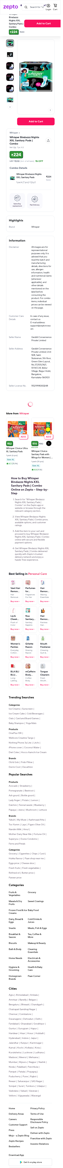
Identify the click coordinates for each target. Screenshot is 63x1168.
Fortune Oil (39, 834)
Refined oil (14, 872)
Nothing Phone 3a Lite (20, 742)
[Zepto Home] (10, 7)
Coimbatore (25, 1014)
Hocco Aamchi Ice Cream (34, 752)
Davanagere (15, 1019)
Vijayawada (23, 1095)
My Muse (21, 819)
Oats (11, 718)
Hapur (34, 1028)
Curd (41, 853)
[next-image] (50, 110)
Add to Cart (44, 23)
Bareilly (23, 999)
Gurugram (23, 1028)
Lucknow (27, 1052)
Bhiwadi (25, 1004)
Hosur (30, 1033)
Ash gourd (14, 795)
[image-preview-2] (10, 66)
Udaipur (41, 1086)
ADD (23, 436)
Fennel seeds (25, 805)
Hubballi (39, 1033)
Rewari (12, 1081)
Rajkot (33, 1076)
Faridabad (14, 1023)
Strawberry (25, 786)
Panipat (12, 1071)
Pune (25, 1076)
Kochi (20, 1047)
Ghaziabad (26, 1023)
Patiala (21, 1071)
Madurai (13, 1057)
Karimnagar (36, 1043)
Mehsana (33, 1057)
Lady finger (14, 800)
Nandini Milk (15, 829)
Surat (21, 1086)
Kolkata (29, 1047)
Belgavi (32, 999)
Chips (34, 853)
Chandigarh (37, 1004)
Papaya (12, 810)
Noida (12, 1067)
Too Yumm (14, 824)
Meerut (23, 1057)
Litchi (36, 742)
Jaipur (34, 1038)
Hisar (22, 1033)
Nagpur (32, 1062)
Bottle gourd (27, 795)
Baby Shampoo (16, 723)
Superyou (13, 839)
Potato (25, 800)
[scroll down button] (10, 107)
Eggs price (14, 863)
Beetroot (29, 790)
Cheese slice (27, 863)
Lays (23, 824)
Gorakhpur (38, 1023)
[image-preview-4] (10, 88)
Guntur (12, 1028)
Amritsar (13, 999)
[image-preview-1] (10, 54)
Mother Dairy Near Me (20, 834)
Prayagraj (32, 1071)
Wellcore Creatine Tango (21, 738)
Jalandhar (13, 1043)
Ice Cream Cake (17, 713)
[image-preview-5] (10, 100)
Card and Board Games (27, 718)
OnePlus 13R (15, 733)
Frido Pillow (26, 762)
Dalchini (13, 805)
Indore (25, 1038)
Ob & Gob (14, 762)
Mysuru (23, 1062)
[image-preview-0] (10, 43)
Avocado (13, 786)
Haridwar (13, 1033)
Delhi (38, 1019)
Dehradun (28, 1019)
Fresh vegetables (30, 868)
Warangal (36, 1095)
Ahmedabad (22, 995)
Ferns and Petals (17, 843)
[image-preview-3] (10, 77)
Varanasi (33, 1091)
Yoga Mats (31, 723)
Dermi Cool (14, 767)
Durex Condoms (29, 839)
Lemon (34, 800)
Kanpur (24, 1043)
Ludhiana (39, 1052)
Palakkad (21, 1067)
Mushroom (31, 810)
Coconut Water (32, 747)
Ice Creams (14, 708)
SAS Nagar (36, 1081)
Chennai (13, 1014)
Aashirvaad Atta (36, 819)
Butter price (28, 872)
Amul (26, 829)
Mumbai (13, 1062)
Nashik (41, 1062)
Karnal (12, 1047)
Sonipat (12, 1086)
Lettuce (43, 810)
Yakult (12, 819)
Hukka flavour (16, 858)
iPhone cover (15, 747)
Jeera (21, 810)
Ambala (34, 995)
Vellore (12, 1095)
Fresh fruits (14, 868)
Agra (11, 995)
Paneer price (15, 877)
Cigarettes (24, 853)
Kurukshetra (15, 1052)
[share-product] (48, 140)
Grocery (13, 853)
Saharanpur (23, 1081)
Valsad (23, 1091)
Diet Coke (14, 752)
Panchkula (33, 1067)
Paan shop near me (34, 858)
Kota (37, 1047)
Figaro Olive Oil (36, 824)
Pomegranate (15, 790)
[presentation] (10, 107)
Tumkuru (30, 1086)
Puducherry (15, 1076)
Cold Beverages (35, 713)
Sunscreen (27, 708)
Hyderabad (14, 1038)
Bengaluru (14, 1004)
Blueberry (39, 805)
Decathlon (27, 767)
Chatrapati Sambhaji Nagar (22, 1009)
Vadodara (13, 1091)
